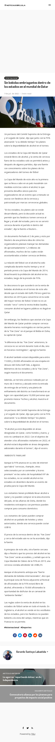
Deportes (26, 627)
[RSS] (32, 728)
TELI (33, 734)
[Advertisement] (27, 39)
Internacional (11, 78)
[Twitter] (28, 728)
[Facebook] (23, 728)
